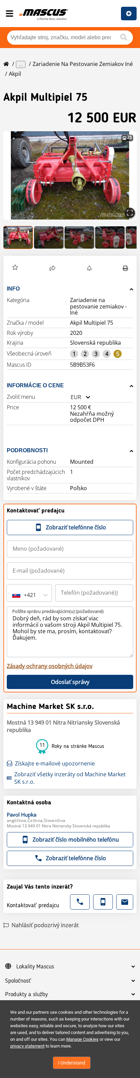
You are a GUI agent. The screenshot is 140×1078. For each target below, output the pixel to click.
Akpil (15, 73)
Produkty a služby (26, 994)
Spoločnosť (18, 981)
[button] (70, 175)
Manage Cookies (82, 1039)
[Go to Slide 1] (18, 237)
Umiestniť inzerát (129, 13)
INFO (13, 289)
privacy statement (27, 1046)
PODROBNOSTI (27, 450)
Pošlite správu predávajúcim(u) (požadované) (58, 611)
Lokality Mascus (35, 967)
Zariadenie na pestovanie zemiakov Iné (83, 64)
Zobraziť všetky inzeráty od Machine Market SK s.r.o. (70, 778)
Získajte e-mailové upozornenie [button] (55, 763)
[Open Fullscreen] (130, 213)
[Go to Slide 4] (110, 237)
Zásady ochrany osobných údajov (49, 666)
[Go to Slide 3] (79, 237)
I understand (71, 1062)
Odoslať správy (70, 682)
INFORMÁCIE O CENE (35, 385)
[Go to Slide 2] (49, 237)
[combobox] (70, 397)
